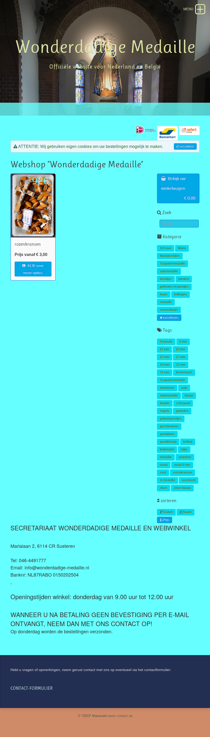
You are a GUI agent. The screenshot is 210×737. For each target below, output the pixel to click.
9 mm (183, 341)
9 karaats (166, 341)
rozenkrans (170, 317)
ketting (187, 442)
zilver (163, 488)
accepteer (186, 146)
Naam (187, 512)
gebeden (182, 411)
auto (184, 388)
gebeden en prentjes (174, 287)
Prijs (165, 520)
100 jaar (165, 248)
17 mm (180, 357)
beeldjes (166, 279)
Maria (182, 248)
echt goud (183, 403)
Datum (168, 512)
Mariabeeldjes (170, 256)
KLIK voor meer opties (33, 269)
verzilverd (188, 480)
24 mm (164, 372)
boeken (183, 279)
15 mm (164, 357)
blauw (189, 395)
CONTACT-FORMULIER (31, 688)
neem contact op (120, 716)
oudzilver (184, 457)
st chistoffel (167, 480)
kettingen (180, 294)
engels (164, 411)
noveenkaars (169, 310)
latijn (184, 449)
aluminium (167, 388)
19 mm (164, 365)
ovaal (163, 465)
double (165, 403)
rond (163, 472)
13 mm (180, 349)
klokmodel (167, 449)
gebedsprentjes (171, 418)
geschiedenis (169, 426)
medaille (166, 302)
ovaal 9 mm (182, 465)
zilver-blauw (182, 488)
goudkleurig (168, 442)
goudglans (167, 434)
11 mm (164, 349)
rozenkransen (182, 472)
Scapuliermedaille (172, 263)
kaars (163, 294)
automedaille (169, 271)
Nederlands (184, 372)
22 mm (180, 365)
